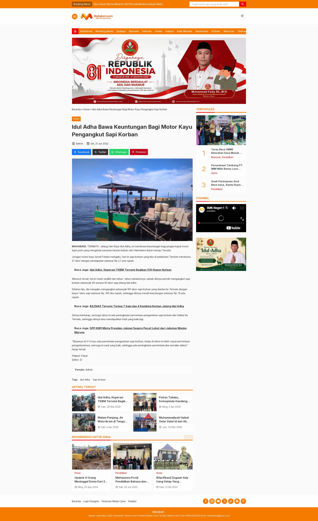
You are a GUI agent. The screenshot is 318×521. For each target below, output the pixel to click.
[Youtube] (218, 501)
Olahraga (243, 31)
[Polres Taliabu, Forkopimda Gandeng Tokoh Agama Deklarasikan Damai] (145, 402)
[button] (242, 4)
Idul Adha (85, 379)
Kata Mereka (184, 31)
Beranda (76, 501)
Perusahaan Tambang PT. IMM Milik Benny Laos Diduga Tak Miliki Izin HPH (227, 169)
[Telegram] (237, 501)
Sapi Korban (99, 379)
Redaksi (132, 501)
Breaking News (104, 31)
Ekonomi (134, 31)
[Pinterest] (243, 501)
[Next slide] (191, 437)
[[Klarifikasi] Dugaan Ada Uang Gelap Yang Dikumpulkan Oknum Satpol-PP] (173, 456)
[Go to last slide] (186, 437)
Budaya (121, 31)
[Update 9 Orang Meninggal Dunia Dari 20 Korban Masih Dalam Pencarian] (91, 456)
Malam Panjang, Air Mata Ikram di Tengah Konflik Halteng (112, 421)
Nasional (229, 31)
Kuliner (216, 31)
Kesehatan (202, 31)
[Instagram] (212, 501)
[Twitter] (224, 501)
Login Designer (91, 501)
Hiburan (147, 31)
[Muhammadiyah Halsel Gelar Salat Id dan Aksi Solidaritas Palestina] (145, 422)
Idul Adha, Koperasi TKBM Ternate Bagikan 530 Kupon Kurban (113, 401)
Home (158, 31)
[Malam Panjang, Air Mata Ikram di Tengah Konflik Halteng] (83, 422)
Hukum (169, 31)
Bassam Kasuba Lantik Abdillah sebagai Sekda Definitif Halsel (128, 4)
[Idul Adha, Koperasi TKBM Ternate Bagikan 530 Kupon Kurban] (83, 402)
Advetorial (86, 31)
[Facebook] (205, 501)
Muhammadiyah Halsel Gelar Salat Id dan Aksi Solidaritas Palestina (174, 421)
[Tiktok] (231, 501)
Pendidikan (121, 473)
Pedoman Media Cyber (114, 501)
